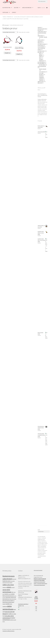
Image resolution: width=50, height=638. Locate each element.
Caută (39, 529)
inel (7, 600)
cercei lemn (13, 587)
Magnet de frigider (8, 602)
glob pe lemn (5, 600)
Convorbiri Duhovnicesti (42, 583)
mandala (7, 604)
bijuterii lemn (14, 579)
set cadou (9, 614)
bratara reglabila (9, 582)
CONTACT (14, 12)
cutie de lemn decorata (9, 595)
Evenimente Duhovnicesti (39, 585)
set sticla (11, 619)
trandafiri (14, 619)
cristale (9, 594)
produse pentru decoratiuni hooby (39, 582)
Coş (23, 605)
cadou (5, 585)
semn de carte (9, 611)
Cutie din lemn (8, 597)
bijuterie (6, 576)
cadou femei (10, 585)
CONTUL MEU (5, 12)
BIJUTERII (16, 7)
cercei (9, 587)
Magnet (4, 602)
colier (12, 592)
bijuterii (9, 579)
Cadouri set (5, 587)
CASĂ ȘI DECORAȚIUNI (26, 7)
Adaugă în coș (7, 52)
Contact (20, 605)
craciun (6, 594)
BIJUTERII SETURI (6, 7)
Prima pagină (6, 25)
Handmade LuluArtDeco (23, 604)
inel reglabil (11, 600)
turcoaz (4, 621)
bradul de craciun (6, 581)
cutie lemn (12, 597)
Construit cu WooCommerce (8, 631)
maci (13, 600)
